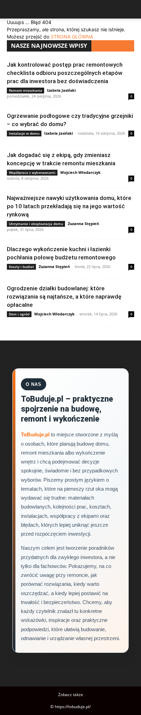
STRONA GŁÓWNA (72, 37)
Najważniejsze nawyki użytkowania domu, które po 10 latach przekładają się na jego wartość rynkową (69, 206)
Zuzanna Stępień (83, 223)
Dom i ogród (19, 314)
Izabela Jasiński (61, 90)
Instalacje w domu (24, 133)
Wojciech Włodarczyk (80, 172)
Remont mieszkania (25, 90)
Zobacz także (70, 694)
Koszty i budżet (21, 266)
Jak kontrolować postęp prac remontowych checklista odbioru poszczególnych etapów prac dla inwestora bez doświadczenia (65, 73)
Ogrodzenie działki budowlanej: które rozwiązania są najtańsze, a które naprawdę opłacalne (64, 296)
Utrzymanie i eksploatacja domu (36, 223)
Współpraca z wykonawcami (32, 172)
